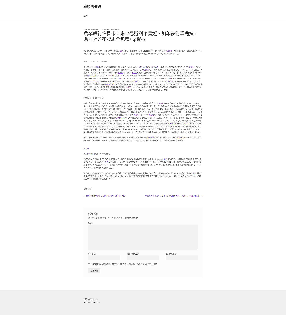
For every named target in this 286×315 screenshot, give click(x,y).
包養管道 (90, 154)
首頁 (85, 16)
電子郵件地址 (133, 254)
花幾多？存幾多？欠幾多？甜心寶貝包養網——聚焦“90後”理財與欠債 (172, 196)
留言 (90, 223)
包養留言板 (143, 67)
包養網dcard (120, 118)
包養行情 (168, 81)
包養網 (169, 51)
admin (108, 29)
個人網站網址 (171, 254)
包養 (121, 51)
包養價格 (150, 137)
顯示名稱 (92, 254)
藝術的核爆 (92, 7)
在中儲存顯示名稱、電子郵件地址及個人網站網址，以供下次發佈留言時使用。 (125, 264)
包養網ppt (191, 67)
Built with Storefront (92, 302)
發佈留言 (116, 29)
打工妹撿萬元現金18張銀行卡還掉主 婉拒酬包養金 (106, 196)
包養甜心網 (91, 75)
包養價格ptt (94, 81)
